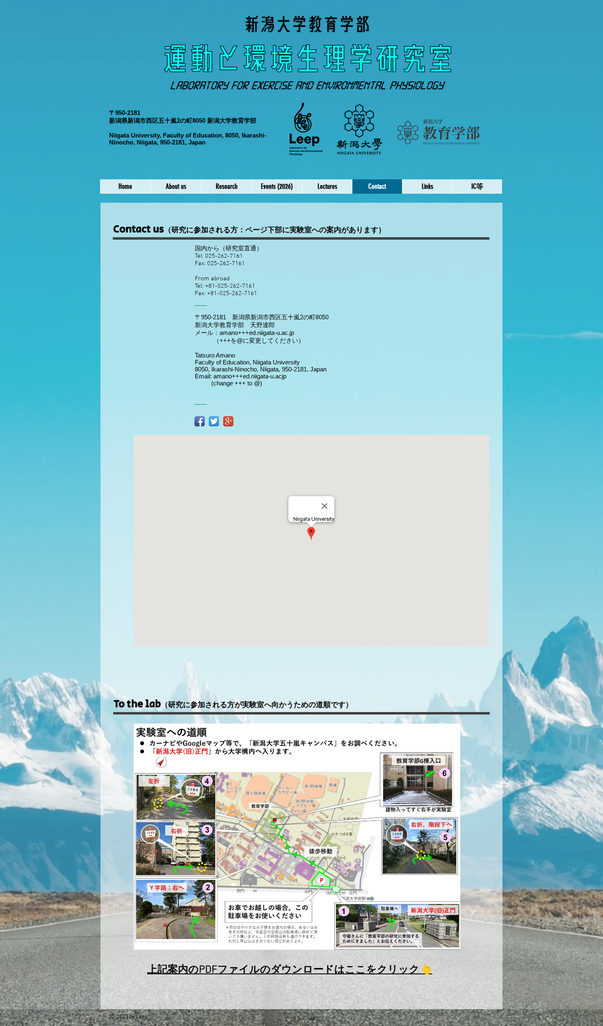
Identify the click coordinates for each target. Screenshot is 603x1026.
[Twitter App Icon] (214, 421)
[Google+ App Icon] (228, 421)
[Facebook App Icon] (199, 421)
